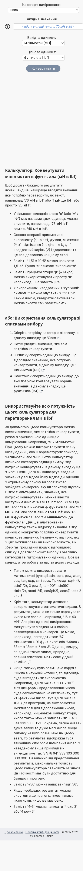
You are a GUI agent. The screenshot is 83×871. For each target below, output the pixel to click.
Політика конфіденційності (42, 832)
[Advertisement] (41, 120)
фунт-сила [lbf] (26, 391)
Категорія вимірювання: (41, 5)
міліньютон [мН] (27, 370)
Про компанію (14, 832)
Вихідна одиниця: (41, 38)
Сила (52, 338)
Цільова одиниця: (41, 52)
